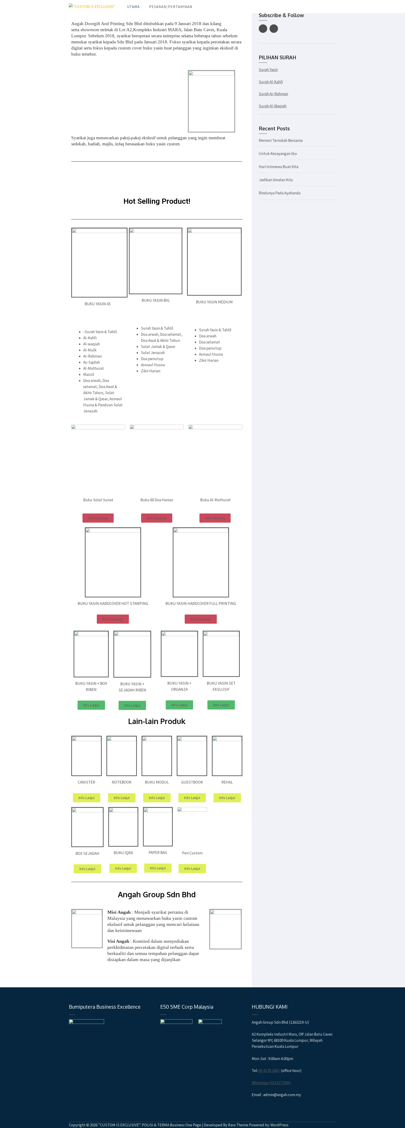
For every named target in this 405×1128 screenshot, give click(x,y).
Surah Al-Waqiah (272, 106)
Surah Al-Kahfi (271, 81)
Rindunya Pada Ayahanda (279, 193)
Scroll (373, 1118)
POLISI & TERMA (155, 1125)
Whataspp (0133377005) (271, 1082)
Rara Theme (238, 1125)
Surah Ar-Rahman (273, 93)
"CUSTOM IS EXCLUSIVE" (119, 1125)
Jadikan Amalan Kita (276, 179)
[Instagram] (274, 28)
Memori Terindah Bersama (281, 140)
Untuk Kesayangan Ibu (278, 153)
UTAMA (133, 6)
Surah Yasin (268, 69)
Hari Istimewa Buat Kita (278, 166)
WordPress (279, 1125)
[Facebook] (263, 28)
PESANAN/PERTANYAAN (170, 6)
